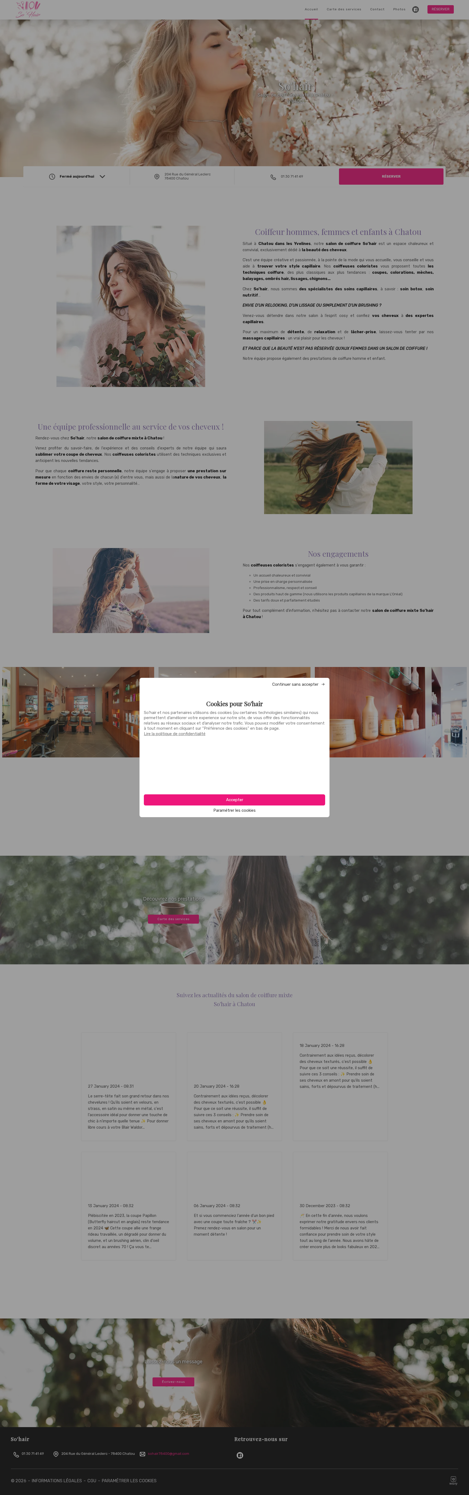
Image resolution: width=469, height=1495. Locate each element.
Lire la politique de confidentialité (174, 733)
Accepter (234, 799)
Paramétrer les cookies (234, 810)
